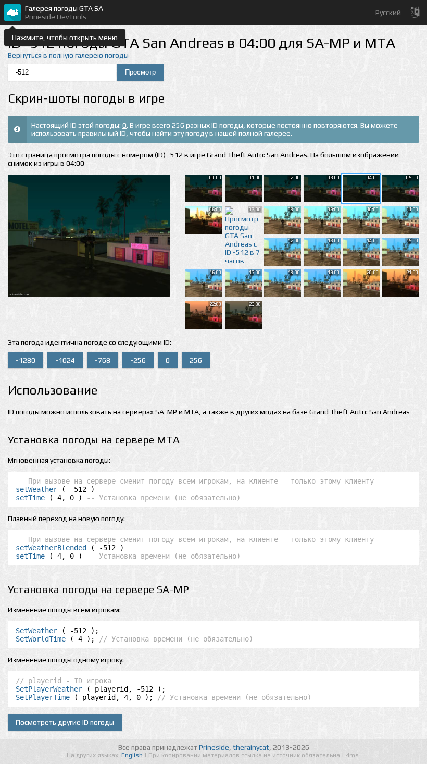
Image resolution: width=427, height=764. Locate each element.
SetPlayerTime (43, 697)
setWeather (36, 489)
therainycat (251, 747)
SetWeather (36, 630)
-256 (138, 360)
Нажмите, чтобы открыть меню (65, 37)
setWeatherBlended (51, 548)
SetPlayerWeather (49, 689)
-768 (102, 360)
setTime (30, 498)
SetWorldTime (41, 639)
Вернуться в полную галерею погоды (68, 55)
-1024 (65, 360)
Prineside (214, 747)
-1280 (25, 360)
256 (196, 360)
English (132, 755)
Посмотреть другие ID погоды (65, 722)
